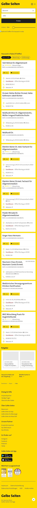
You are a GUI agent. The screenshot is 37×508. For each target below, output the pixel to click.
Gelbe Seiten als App (7, 411)
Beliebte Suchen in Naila (24, 375)
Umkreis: (5, 27)
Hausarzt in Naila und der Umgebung (7, 375)
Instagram (4, 439)
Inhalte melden (29, 488)
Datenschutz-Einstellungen (9, 488)
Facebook (4, 441)
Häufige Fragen (5, 398)
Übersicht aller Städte (7, 400)
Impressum (4, 485)
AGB (21, 488)
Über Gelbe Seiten (8, 405)
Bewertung (16, 57)
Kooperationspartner (7, 425)
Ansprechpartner (6, 395)
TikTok (3, 446)
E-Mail (6, 73)
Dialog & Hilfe (6, 392)
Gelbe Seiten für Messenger (9, 414)
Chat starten (15, 73)
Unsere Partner (7, 421)
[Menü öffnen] (35, 4)
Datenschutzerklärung (17, 485)
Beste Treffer (6, 57)
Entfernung (25, 57)
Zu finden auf (6, 435)
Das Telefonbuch (6, 427)
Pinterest (4, 443)
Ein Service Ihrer (8, 501)
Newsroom (4, 409)
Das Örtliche (5, 430)
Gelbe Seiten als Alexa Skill (9, 416)
